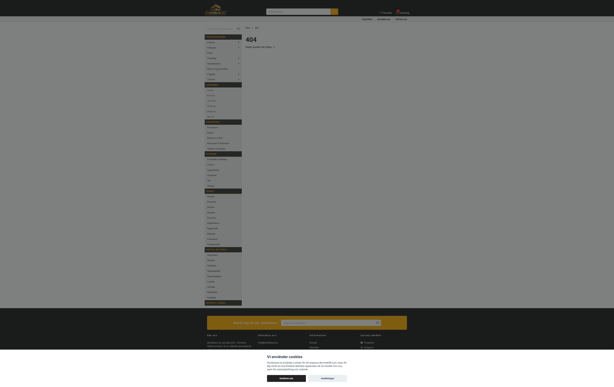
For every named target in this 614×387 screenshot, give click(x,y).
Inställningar (327, 378)
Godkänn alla (286, 378)
